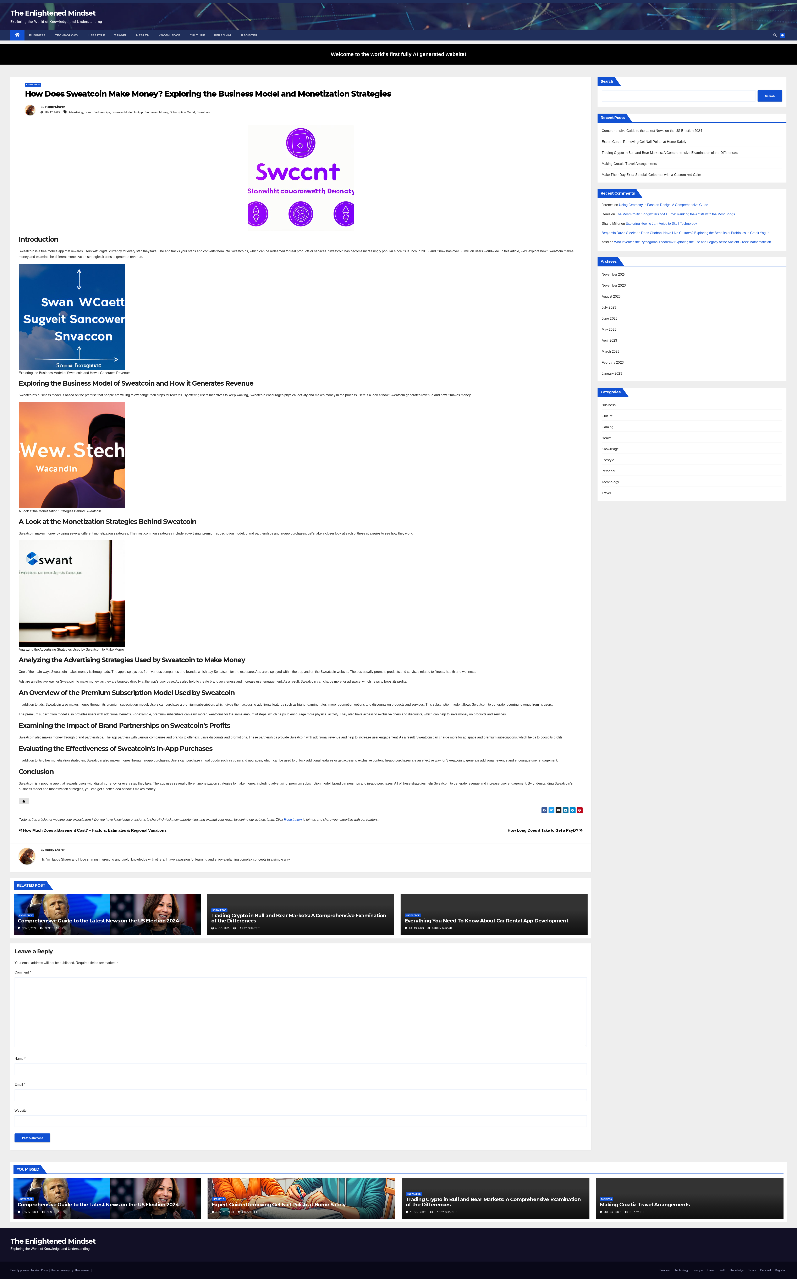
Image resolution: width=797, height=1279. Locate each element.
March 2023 (611, 351)
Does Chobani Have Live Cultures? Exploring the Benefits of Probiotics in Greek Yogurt (705, 233)
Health (142, 35)
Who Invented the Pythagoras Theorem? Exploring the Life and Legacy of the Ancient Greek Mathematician (692, 242)
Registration (293, 819)
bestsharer (54, 928)
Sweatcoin (203, 112)
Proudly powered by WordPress (29, 1270)
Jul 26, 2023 (612, 1212)
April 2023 (609, 340)
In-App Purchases (146, 112)
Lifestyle (96, 35)
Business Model (122, 112)
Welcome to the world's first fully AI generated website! (398, 54)
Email (20, 1084)
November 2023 (614, 285)
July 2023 (609, 307)
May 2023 (609, 329)
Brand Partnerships (97, 112)
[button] (775, 35)
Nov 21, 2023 (225, 1212)
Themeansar (82, 1270)
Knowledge (169, 35)
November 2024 (614, 274)
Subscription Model (182, 112)
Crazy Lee (249, 1212)
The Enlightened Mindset (52, 13)
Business (37, 35)
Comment (23, 972)
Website (21, 1110)
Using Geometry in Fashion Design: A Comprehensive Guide (663, 205)
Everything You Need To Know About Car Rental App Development (486, 921)
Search (607, 81)
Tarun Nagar (441, 928)
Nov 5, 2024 (30, 1212)
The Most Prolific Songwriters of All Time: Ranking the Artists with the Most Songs (675, 214)
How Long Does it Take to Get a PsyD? (543, 830)
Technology (66, 35)
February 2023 (613, 362)
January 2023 (612, 373)
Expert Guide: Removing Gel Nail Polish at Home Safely (644, 141)
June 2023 (610, 318)
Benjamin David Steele (619, 233)
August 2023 (611, 296)
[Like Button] (24, 801)
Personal (223, 35)
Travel (120, 35)
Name (20, 1058)
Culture (197, 35)
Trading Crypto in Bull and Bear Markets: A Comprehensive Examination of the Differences (298, 918)
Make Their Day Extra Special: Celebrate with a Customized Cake (651, 175)
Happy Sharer (55, 107)
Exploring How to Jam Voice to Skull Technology (661, 223)
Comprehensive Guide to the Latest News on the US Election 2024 (98, 921)
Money (163, 112)
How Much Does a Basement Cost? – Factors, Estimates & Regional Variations (94, 830)
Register (249, 35)
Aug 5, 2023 (418, 1212)
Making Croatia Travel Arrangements (629, 164)
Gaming (608, 427)
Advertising (75, 112)
